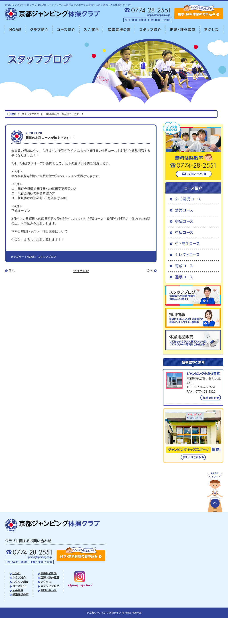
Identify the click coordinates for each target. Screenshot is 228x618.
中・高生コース (193, 243)
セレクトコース (193, 254)
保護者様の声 (119, 30)
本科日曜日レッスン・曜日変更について (39, 231)
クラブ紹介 (39, 30)
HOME (15, 30)
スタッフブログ (30, 114)
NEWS (31, 256)
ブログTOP (81, 271)
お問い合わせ (49, 590)
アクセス (211, 30)
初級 (193, 221)
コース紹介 (66, 30)
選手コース (193, 277)
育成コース (193, 265)
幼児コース (193, 210)
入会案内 (91, 30)
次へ (150, 270)
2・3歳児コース (193, 199)
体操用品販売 (49, 573)
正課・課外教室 (182, 30)
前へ (11, 270)
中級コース (193, 232)
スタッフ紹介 (150, 30)
